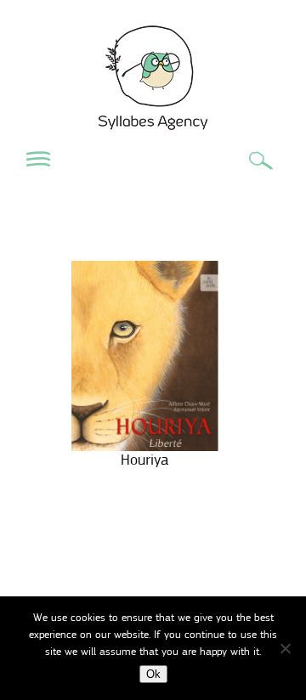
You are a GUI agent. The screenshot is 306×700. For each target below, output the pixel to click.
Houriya (144, 459)
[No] (284, 648)
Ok (153, 674)
